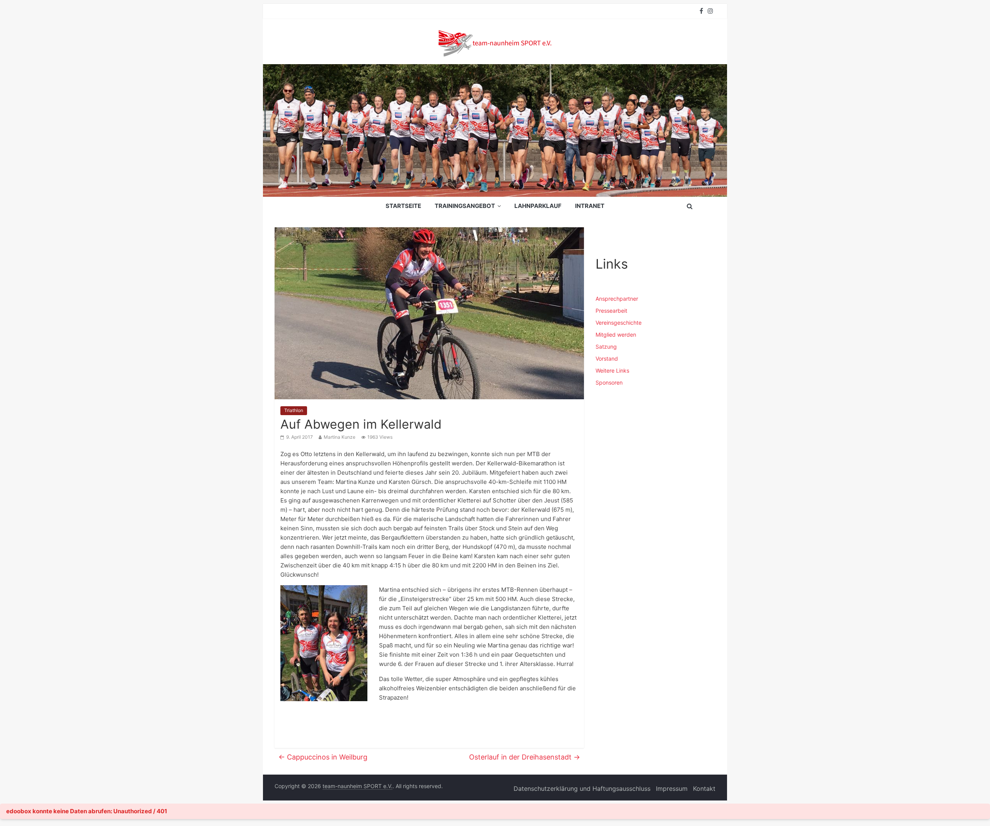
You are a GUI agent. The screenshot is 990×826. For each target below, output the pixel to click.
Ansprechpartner (617, 298)
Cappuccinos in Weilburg (322, 757)
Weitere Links (612, 370)
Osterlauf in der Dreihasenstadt (524, 757)
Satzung (606, 346)
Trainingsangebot (465, 205)
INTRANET (589, 205)
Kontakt (704, 788)
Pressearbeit (611, 310)
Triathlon (293, 410)
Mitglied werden (616, 334)
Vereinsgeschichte (619, 322)
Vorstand (607, 358)
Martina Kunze (339, 437)
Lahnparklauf (538, 205)
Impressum (672, 788)
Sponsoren (609, 382)
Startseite (403, 205)
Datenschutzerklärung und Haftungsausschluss (582, 788)
